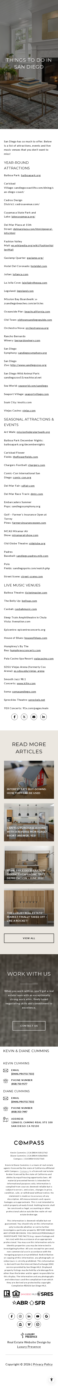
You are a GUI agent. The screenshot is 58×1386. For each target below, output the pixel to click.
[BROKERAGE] (37, 1324)
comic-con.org (22, 477)
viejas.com (29, 410)
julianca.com (20, 274)
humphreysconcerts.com (25, 650)
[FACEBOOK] (11, 1316)
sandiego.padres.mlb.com (32, 555)
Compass (24, 1171)
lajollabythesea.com (34, 282)
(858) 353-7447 (19, 1111)
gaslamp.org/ (35, 257)
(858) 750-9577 (19, 1083)
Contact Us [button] (29, 1025)
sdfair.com (28, 485)
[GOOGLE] (46, 1316)
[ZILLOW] (20, 1324)
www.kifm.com (26, 683)
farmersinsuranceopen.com (29, 522)
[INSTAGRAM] (20, 1316)
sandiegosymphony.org (32, 352)
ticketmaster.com (36, 592)
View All (29, 938)
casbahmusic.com (26, 608)
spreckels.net (36, 699)
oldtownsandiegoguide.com (35, 319)
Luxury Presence (29, 1346)
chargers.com (36, 464)
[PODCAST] (29, 1324)
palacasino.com (44, 658)
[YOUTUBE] (37, 1316)
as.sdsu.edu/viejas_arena (29, 670)
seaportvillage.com (37, 394)
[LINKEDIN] (29, 1316)
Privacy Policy (43, 1364)
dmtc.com (37, 493)
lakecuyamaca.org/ (23, 216)
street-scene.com (32, 576)
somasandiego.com (24, 691)
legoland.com (25, 290)
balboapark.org (31, 175)
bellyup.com (29, 600)
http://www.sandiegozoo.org (28, 364)
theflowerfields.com (25, 456)
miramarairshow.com (25, 535)
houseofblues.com (35, 637)
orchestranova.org (37, 327)
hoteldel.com (39, 265)
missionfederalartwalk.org (33, 431)
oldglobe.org (37, 543)
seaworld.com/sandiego (33, 385)
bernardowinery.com (27, 340)
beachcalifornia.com (37, 311)
